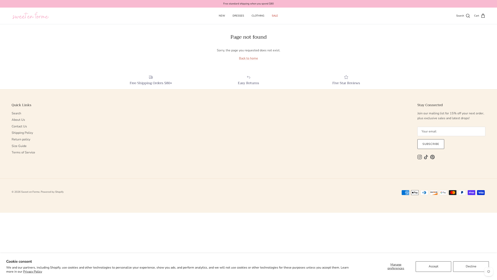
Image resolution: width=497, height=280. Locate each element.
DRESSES (238, 16)
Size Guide (19, 146)
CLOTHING (258, 16)
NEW (222, 16)
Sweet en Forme (30, 192)
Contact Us (19, 126)
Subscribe (430, 144)
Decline (471, 266)
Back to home (248, 58)
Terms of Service (23, 152)
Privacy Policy (32, 272)
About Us (18, 120)
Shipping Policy (22, 133)
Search (16, 113)
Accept (433, 266)
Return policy (21, 139)
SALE (275, 16)
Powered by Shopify (52, 192)
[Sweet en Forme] (31, 15)
